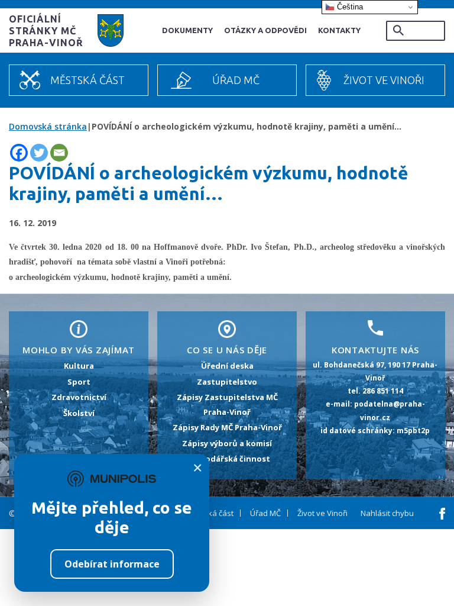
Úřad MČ (236, 80)
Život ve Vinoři (383, 80)
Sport (78, 381)
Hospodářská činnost (227, 458)
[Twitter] (39, 153)
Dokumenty (187, 30)
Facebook (442, 514)
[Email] (59, 153)
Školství (79, 413)
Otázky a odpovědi (265, 30)
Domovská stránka (48, 126)
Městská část (87, 80)
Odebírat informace (112, 563)
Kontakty (339, 30)
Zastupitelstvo (227, 381)
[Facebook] (19, 153)
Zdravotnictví (78, 397)
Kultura (79, 365)
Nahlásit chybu (387, 513)
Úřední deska (227, 365)
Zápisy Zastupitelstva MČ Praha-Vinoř (227, 404)
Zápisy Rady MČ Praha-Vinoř (227, 427)
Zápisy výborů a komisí (227, 443)
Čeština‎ (349, 6)
